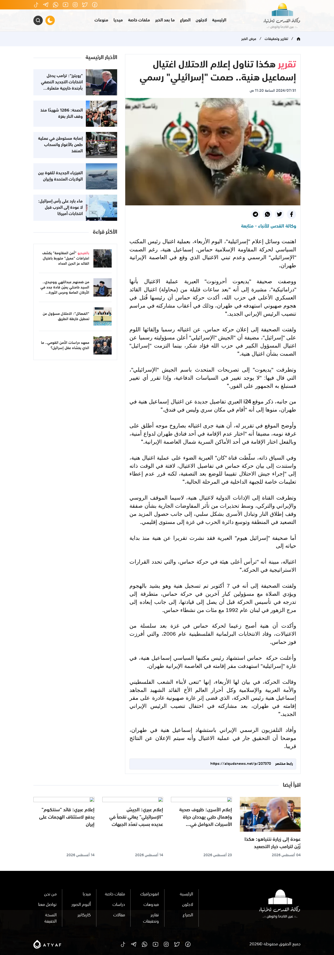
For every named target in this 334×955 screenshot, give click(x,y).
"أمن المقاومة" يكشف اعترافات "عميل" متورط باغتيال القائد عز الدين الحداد (65, 258)
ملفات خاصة (139, 20)
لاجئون (201, 20)
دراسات (118, 905)
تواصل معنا (47, 905)
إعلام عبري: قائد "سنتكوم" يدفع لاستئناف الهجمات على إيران (66, 817)
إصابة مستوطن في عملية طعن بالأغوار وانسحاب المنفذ (60, 145)
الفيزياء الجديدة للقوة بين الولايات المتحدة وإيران (60, 176)
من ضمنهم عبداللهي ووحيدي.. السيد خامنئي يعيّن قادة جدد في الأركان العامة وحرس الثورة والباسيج (64, 290)
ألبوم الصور (81, 905)
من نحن (50, 894)
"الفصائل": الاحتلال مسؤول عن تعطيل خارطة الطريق (66, 316)
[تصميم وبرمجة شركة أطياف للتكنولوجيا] (47, 944)
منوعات (101, 20)
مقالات (119, 915)
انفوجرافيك (149, 894)
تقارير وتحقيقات (276, 39)
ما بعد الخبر (165, 20)
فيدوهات (151, 905)
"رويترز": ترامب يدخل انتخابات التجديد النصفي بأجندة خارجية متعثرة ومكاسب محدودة (62, 85)
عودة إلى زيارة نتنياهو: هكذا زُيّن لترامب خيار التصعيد (272, 843)
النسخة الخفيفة (50, 918)
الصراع (185, 20)
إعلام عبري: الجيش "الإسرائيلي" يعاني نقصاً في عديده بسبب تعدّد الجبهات (136, 817)
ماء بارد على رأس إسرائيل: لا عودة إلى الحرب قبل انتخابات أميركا (60, 207)
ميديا (118, 20)
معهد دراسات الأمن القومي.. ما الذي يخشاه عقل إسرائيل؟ (65, 345)
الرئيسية (219, 20)
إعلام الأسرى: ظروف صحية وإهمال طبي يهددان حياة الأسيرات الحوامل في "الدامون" (205, 821)
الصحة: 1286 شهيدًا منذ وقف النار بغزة (61, 113)
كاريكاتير (84, 915)
